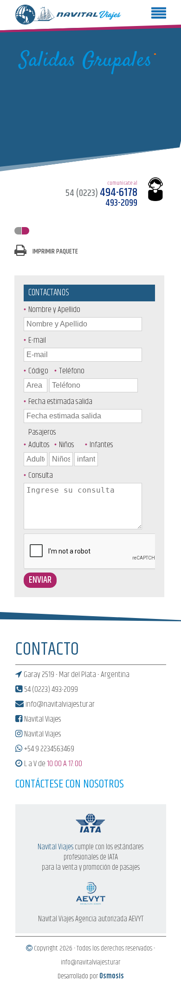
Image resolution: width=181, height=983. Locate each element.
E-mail (37, 340)
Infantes (100, 445)
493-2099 (121, 203)
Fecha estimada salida (60, 402)
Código (38, 371)
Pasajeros (42, 432)
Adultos (39, 445)
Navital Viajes (42, 719)
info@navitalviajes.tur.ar (59, 704)
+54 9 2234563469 (48, 748)
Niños (66, 445)
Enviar (40, 580)
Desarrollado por (91, 976)
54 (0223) (101, 193)
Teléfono (69, 371)
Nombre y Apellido (54, 310)
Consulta (40, 475)
